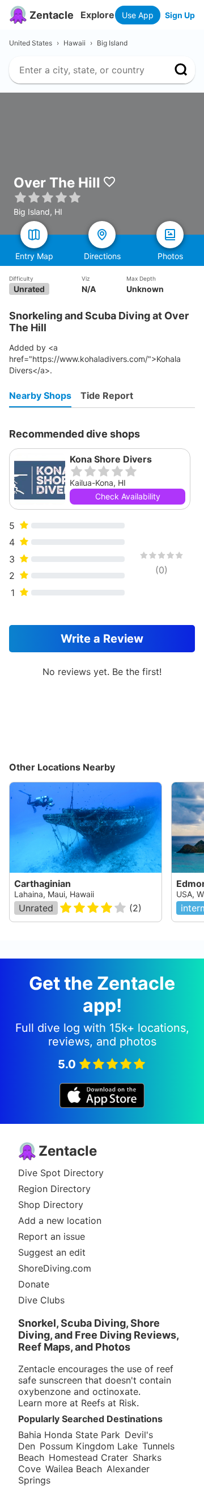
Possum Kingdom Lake (89, 1446)
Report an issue (51, 1236)
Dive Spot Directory (61, 1172)
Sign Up (180, 15)
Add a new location (59, 1220)
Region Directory (54, 1188)
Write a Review (102, 638)
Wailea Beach (73, 1468)
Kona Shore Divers (111, 459)
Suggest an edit (52, 1252)
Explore (97, 14)
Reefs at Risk (109, 1403)
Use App (138, 15)
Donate (33, 1284)
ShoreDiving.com (54, 1268)
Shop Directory (50, 1204)
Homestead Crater (88, 1457)
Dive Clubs (41, 1300)
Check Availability (127, 496)
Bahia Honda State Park (69, 1434)
